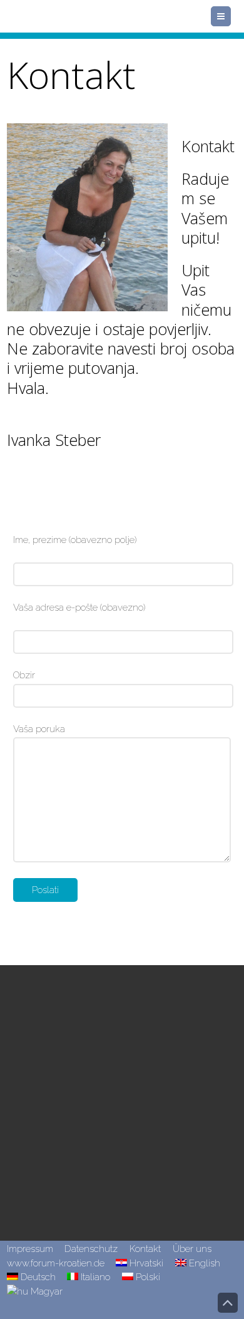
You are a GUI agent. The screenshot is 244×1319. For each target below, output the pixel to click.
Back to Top (228, 1303)
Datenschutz (91, 1248)
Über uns (192, 1248)
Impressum (30, 1248)
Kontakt (145, 1248)
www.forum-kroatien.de (55, 1263)
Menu (230, 16)
